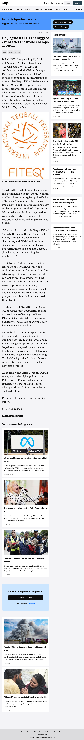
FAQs (35, 732)
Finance (48, 9)
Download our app (61, 27)
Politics (18, 9)
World (66, 9)
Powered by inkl (42, 734)
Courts (28, 9)
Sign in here (31, 603)
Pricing (46, 3)
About (60, 3)
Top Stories (7, 9)
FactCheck (77, 9)
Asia (4, 52)
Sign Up (77, 3)
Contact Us (48, 732)
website (6, 402)
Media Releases (58, 732)
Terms (22, 732)
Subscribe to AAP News (63, 22)
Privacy (29, 732)
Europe (17, 52)
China (11, 52)
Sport (58, 9)
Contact (54, 3)
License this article (12, 416)
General (38, 9)
